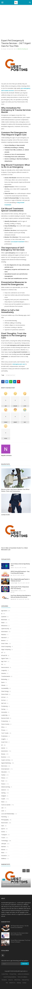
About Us (10, 980)
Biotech (3, 640)
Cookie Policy (5, 974)
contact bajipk (14, 583)
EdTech (3, 697)
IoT (2, 652)
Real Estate (4, 822)
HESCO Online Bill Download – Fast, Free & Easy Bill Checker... (20, 572)
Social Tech (4, 742)
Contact (24, 982)
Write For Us (12, 982)
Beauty (3, 754)
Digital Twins (4, 658)
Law (2, 808)
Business (3, 757)
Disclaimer (4, 980)
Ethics (3, 727)
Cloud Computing (6, 646)
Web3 (3, 622)
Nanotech (4, 637)
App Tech (4, 661)
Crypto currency (5, 760)
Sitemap (19, 982)
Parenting (4, 816)
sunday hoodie (5, 514)
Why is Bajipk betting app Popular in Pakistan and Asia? (20, 580)
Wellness (3, 858)
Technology (4, 840)
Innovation (4, 712)
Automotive (4, 751)
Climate (3, 685)
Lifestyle (4, 49)
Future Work (4, 694)
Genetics (3, 673)
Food (2, 781)
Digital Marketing (6, 763)
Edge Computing (6, 649)
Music (2, 852)
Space (3, 682)
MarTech (3, 703)
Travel (3, 837)
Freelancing (4, 706)
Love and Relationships (7, 813)
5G (2, 664)
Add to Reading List (23, 49)
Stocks (3, 831)
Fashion (3, 775)
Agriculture (4, 610)
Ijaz (11, 575)
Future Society (5, 724)
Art (2, 745)
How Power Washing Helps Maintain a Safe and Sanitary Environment (21, 596)
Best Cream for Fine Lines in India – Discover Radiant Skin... (20, 933)
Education (4, 772)
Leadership (4, 715)
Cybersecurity (5, 628)
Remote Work (5, 718)
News (3, 802)
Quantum (3, 616)
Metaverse (4, 625)
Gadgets (3, 796)
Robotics (3, 634)
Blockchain (4, 619)
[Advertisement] (16, 21)
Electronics (4, 766)
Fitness (3, 778)
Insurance (4, 855)
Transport (4, 834)
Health (3, 799)
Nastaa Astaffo (14, 590)
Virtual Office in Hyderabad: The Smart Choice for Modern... (20, 941)
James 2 (12, 567)
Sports (3, 828)
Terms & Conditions (22, 977)
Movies (3, 849)
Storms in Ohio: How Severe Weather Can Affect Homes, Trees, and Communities (15, 490)
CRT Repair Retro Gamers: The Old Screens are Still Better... (19, 926)
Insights (3, 739)
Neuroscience (5, 667)
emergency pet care (10, 375)
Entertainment (5, 769)
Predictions (4, 736)
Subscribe (24, 963)
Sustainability (5, 688)
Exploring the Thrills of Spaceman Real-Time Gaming (20, 587)
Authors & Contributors (23, 974)
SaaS (2, 825)
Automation (4, 631)
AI (1, 613)
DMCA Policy (17, 980)
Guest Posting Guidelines (10, 977)
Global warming (5, 787)
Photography (5, 819)
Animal (3, 748)
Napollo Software (6, 455)
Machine (3, 846)
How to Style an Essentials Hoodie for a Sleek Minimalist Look (14, 548)
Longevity (4, 670)
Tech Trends (4, 733)
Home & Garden (6, 805)
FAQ (7, 982)
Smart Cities (4, 643)
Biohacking (4, 679)
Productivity (4, 721)
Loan (2, 810)
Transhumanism (5, 676)
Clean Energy (5, 691)
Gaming (3, 793)
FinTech (3, 700)
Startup (3, 709)
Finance (3, 784)
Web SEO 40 (13, 599)
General (3, 790)
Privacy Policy (13, 974)
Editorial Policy (25, 980)
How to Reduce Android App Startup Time (20, 564)
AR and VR (4, 655)
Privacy (3, 730)
